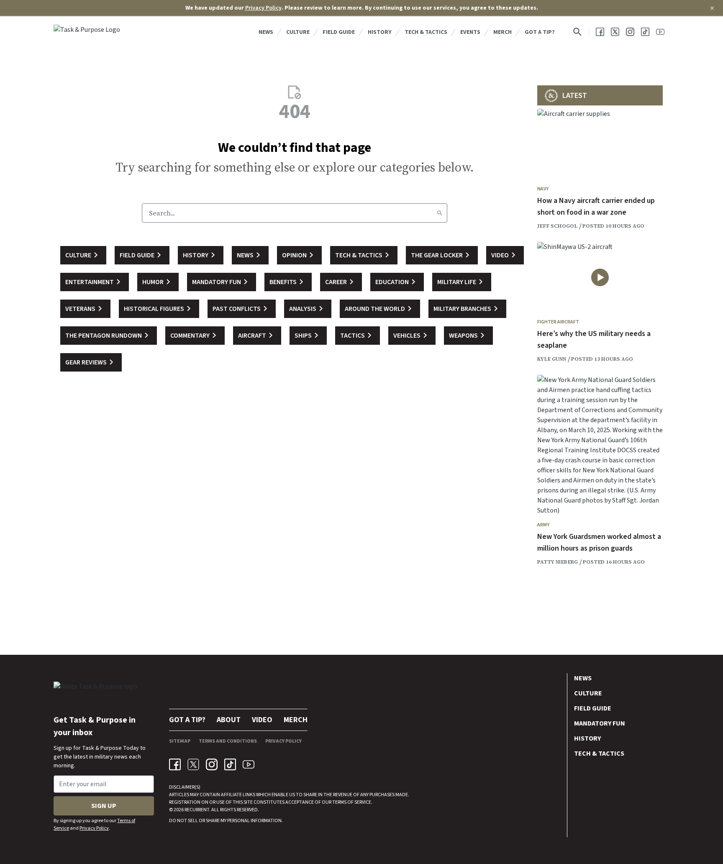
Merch (502, 32)
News (266, 32)
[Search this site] (577, 32)
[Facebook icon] (175, 764)
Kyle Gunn (551, 359)
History (380, 32)
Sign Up (103, 805)
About (229, 720)
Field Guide (339, 32)
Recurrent (196, 809)
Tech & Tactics (426, 32)
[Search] (439, 212)
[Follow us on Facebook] (600, 32)
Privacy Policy (263, 8)
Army (543, 525)
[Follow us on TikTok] (645, 32)
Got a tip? (540, 32)
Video (262, 720)
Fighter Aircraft (558, 322)
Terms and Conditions (228, 741)
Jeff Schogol (557, 226)
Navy (543, 189)
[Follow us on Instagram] (630, 32)
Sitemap (179, 741)
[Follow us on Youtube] (660, 32)
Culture (298, 32)
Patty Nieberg (557, 562)
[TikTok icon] (230, 764)
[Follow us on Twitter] (615, 32)
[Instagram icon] (212, 764)
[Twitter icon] (193, 764)
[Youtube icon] (248, 764)
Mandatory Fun (599, 723)
